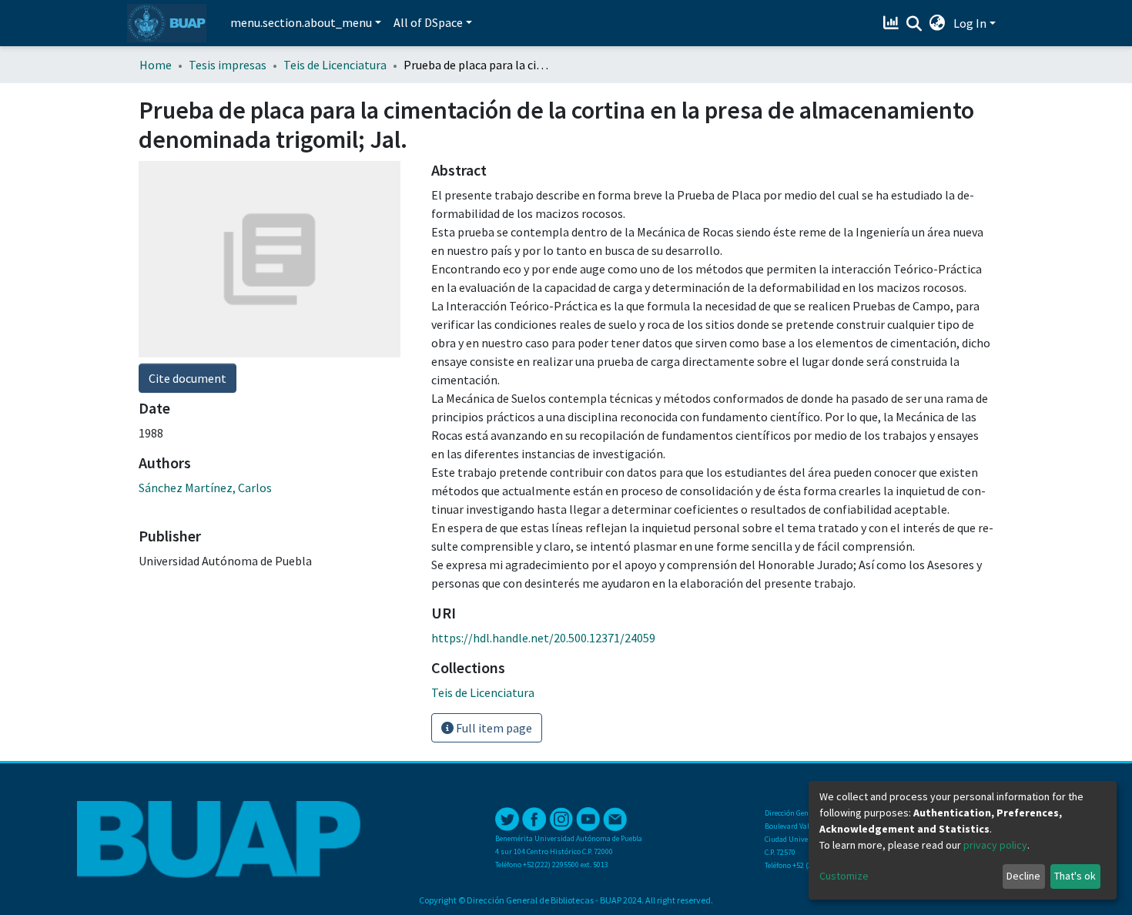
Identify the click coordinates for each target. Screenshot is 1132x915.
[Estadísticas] (893, 23)
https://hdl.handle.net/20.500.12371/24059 (543, 637)
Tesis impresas (227, 64)
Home (155, 64)
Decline (1023, 876)
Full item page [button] (493, 728)
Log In (969, 23)
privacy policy (995, 845)
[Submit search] (914, 24)
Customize (844, 876)
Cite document (187, 378)
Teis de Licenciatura (335, 64)
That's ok (1075, 876)
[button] (937, 23)
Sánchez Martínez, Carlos (205, 487)
